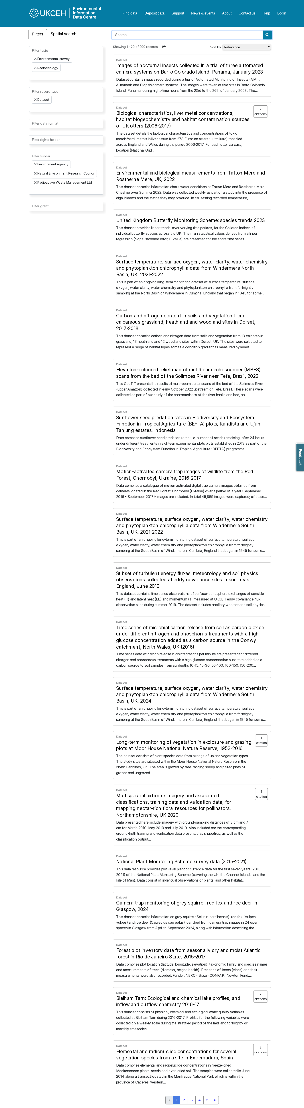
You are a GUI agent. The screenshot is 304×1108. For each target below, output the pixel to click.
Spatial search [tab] (63, 33)
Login (281, 13)
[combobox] (66, 63)
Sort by (215, 47)
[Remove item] (35, 59)
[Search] (267, 35)
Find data (129, 13)
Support (178, 13)
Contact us (247, 13)
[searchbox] (33, 75)
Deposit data (154, 13)
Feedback (300, 457)
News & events (203, 13)
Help (266, 13)
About (226, 13)
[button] (164, 46)
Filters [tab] (37, 34)
